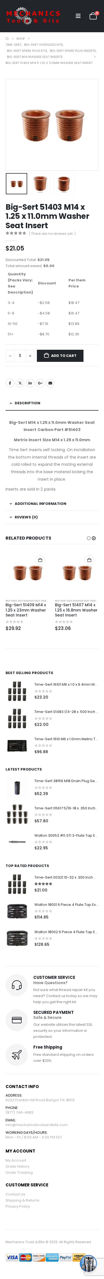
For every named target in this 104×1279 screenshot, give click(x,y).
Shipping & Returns (22, 1200)
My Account (16, 1160)
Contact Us (15, 1194)
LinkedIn (30, 383)
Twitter (20, 383)
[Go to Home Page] (7, 39)
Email (50, 383)
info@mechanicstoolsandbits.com (37, 1124)
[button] (78, 16)
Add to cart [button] (40, 560)
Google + (40, 383)
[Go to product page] (27, 573)
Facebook (10, 383)
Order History (17, 1166)
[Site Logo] (33, 16)
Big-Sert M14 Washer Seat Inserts (28, 600)
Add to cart (64, 355)
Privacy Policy (18, 1206)
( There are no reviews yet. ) (52, 233)
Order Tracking (19, 1172)
